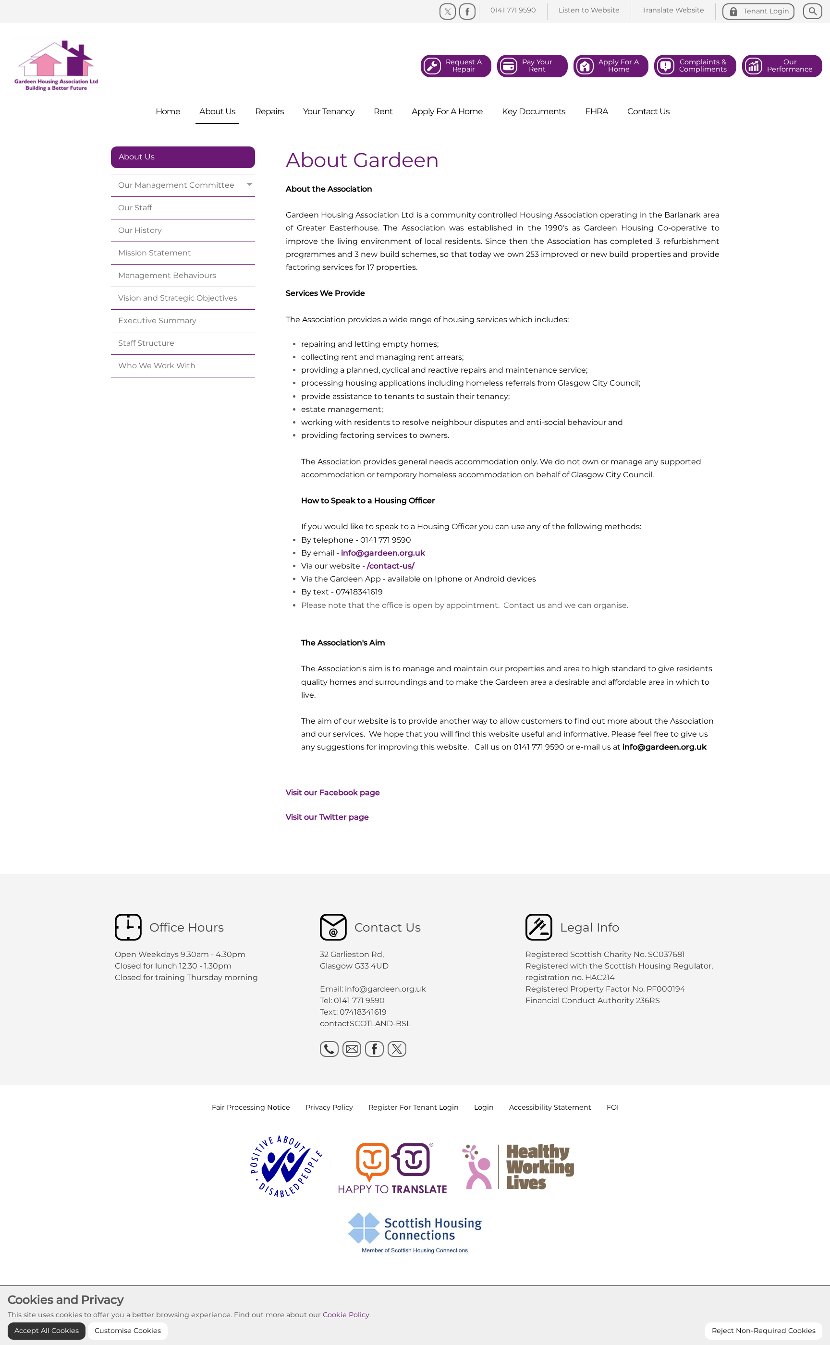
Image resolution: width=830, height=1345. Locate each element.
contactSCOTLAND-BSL (365, 1023)
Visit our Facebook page (333, 792)
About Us (137, 156)
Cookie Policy (346, 1314)
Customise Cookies (128, 1330)
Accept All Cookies (46, 1330)
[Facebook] (467, 11)
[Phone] (329, 1049)
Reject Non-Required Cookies (764, 1330)
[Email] (351, 1049)
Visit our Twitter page (327, 817)
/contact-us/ (391, 565)
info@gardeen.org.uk (383, 552)
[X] (397, 1049)
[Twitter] (447, 11)
